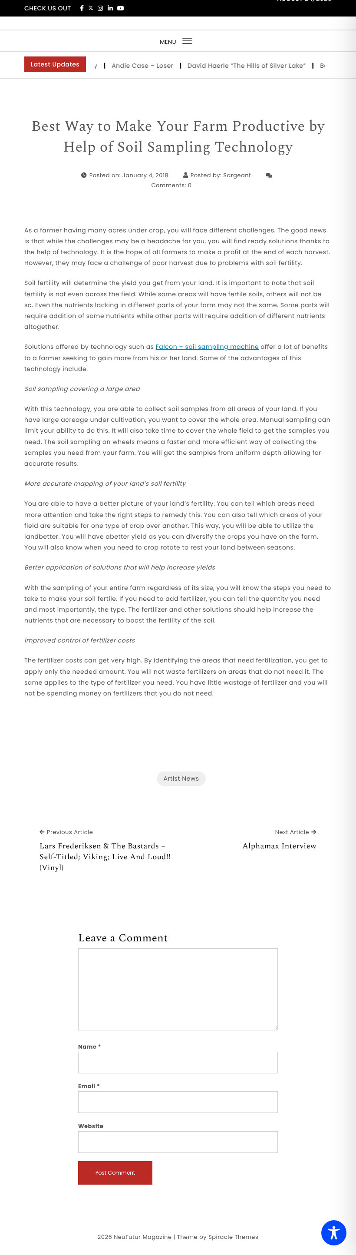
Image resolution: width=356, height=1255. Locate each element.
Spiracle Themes (233, 1237)
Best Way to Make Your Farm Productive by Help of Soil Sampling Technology (178, 137)
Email (89, 1086)
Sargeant (237, 175)
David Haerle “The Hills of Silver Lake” (239, 65)
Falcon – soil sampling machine (207, 346)
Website (90, 1126)
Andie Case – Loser (135, 65)
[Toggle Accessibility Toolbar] (333, 1232)
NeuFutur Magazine (142, 1237)
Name (89, 1047)
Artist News (181, 778)
